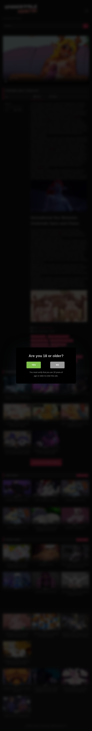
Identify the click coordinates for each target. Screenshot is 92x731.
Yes (34, 365)
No (57, 365)
